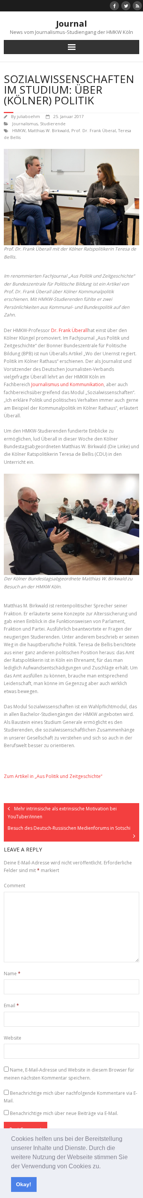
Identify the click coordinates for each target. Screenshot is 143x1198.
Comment (14, 885)
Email (11, 1005)
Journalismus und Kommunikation (67, 384)
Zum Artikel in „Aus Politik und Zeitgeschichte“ (53, 776)
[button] (103, 1167)
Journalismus (25, 123)
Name (12, 973)
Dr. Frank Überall (69, 330)
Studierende (53, 123)
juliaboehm (28, 116)
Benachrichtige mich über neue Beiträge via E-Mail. (64, 1113)
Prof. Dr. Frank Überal (93, 130)
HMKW (19, 130)
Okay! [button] (23, 1184)
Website (12, 1038)
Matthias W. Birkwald (48, 130)
